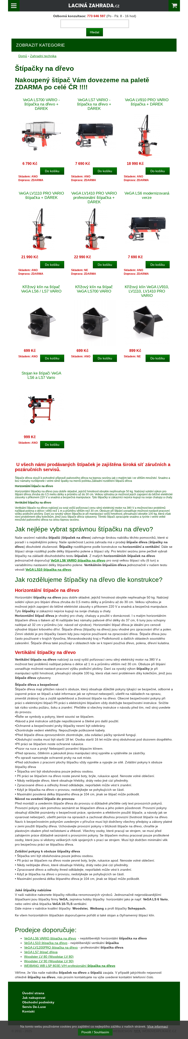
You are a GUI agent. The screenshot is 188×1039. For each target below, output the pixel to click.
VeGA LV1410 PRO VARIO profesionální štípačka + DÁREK (94, 197)
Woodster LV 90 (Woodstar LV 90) (49, 961)
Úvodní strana (33, 993)
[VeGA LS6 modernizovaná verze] (147, 228)
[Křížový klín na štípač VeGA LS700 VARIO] (94, 322)
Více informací (157, 1026)
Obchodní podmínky (38, 1002)
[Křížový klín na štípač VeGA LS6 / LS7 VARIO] (41, 322)
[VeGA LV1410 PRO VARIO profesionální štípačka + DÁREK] (94, 228)
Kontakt (28, 1011)
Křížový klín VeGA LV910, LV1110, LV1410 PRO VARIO (147, 291)
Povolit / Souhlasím (95, 1032)
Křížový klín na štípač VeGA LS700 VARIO (94, 289)
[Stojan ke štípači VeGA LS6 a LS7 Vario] (41, 408)
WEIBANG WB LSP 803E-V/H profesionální (69, 966)
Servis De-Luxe (34, 1007)
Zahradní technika (43, 56)
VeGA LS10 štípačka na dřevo (45, 943)
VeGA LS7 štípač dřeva (41, 952)
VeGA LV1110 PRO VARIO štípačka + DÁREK (41, 195)
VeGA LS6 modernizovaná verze (146, 195)
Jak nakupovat (33, 997)
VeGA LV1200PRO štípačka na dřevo (51, 947)
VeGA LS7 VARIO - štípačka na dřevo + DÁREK (94, 104)
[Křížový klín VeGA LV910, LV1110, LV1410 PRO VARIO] (147, 322)
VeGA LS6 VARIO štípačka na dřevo (50, 938)
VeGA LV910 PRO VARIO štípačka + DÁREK (147, 102)
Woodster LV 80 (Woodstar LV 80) (49, 956)
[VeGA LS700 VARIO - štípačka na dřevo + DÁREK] (41, 135)
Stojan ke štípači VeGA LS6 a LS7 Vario (41, 375)
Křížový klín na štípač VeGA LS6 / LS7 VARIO (41, 289)
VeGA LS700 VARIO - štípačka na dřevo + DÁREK (41, 104)
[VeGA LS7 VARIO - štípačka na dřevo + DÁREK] (94, 135)
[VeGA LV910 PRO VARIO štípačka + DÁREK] (147, 135)
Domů (22, 56)
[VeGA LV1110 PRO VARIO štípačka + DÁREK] (41, 228)
